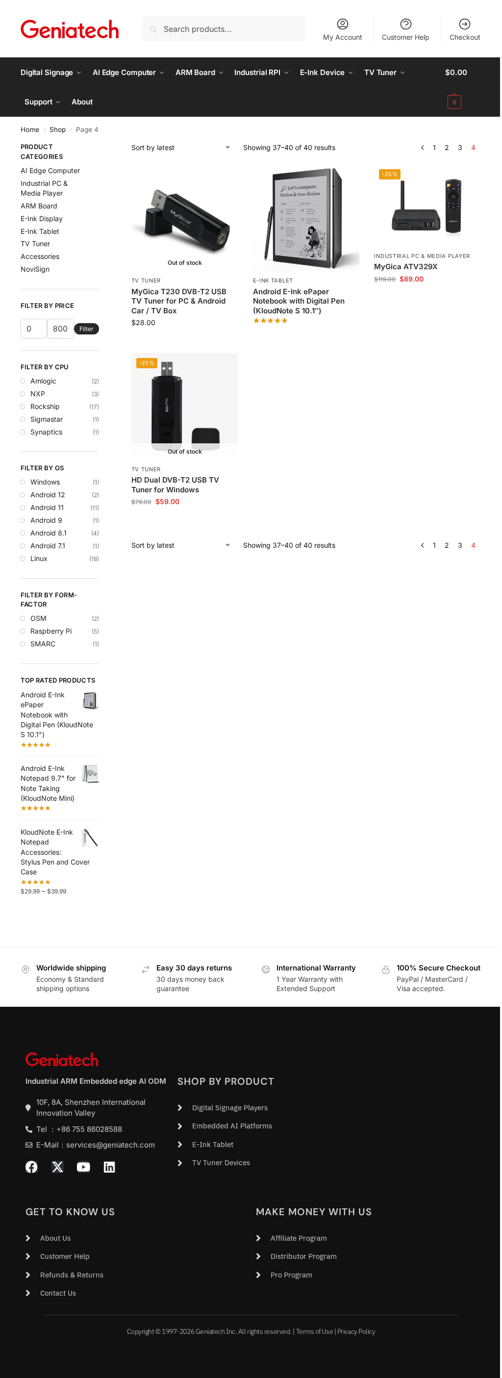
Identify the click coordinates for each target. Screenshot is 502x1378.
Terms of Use (314, 1331)
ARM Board (39, 206)
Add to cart (428, 299)
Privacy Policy (356, 1331)
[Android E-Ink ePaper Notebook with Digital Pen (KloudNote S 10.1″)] (306, 217)
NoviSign (35, 269)
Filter (86, 328)
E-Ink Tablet (273, 280)
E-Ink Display (42, 218)
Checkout (465, 37)
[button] (463, 87)
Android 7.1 (47, 545)
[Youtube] (83, 1167)
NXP (37, 393)
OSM (38, 618)
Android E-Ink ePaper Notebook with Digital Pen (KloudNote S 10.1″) (299, 301)
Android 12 (47, 494)
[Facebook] (31, 1167)
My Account (342, 37)
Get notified (184, 343)
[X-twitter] (57, 1167)
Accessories (40, 256)
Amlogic (43, 381)
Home (30, 129)
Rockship (45, 406)
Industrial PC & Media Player (422, 256)
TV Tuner (146, 280)
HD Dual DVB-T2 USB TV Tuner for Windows (175, 484)
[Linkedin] (109, 1167)
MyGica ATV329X (406, 266)
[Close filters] (102, 148)
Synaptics (46, 432)
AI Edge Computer (50, 170)
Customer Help (405, 37)
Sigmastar (46, 419)
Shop (58, 129)
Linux (39, 558)
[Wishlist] (223, 179)
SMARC (42, 643)
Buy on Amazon (306, 335)
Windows (45, 482)
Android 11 (47, 507)
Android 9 (46, 520)
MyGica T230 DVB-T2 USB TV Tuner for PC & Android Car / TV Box (178, 301)
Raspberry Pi (51, 631)
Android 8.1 (48, 533)
